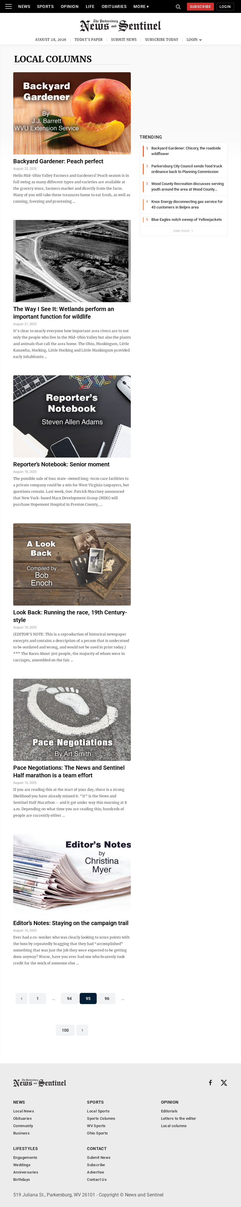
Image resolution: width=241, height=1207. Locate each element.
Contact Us (97, 1179)
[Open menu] (8, 6)
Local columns (53, 59)
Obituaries (114, 6)
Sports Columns (101, 1118)
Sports (45, 6)
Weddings (22, 1165)
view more (181, 231)
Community (23, 1126)
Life (90, 6)
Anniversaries (25, 1172)
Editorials (169, 1111)
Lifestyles (25, 1148)
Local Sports (98, 1111)
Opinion (70, 6)
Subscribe (200, 7)
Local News (23, 1111)
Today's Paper (89, 40)
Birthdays (21, 1179)
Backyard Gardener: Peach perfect (58, 161)
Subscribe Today (161, 40)
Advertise (95, 1172)
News (24, 6)
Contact (97, 1148)
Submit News (124, 40)
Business (21, 1133)
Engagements (25, 1157)
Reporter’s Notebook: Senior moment (61, 464)
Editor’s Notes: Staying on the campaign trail (70, 923)
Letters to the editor (178, 1118)
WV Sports (96, 1126)
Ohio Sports (97, 1133)
